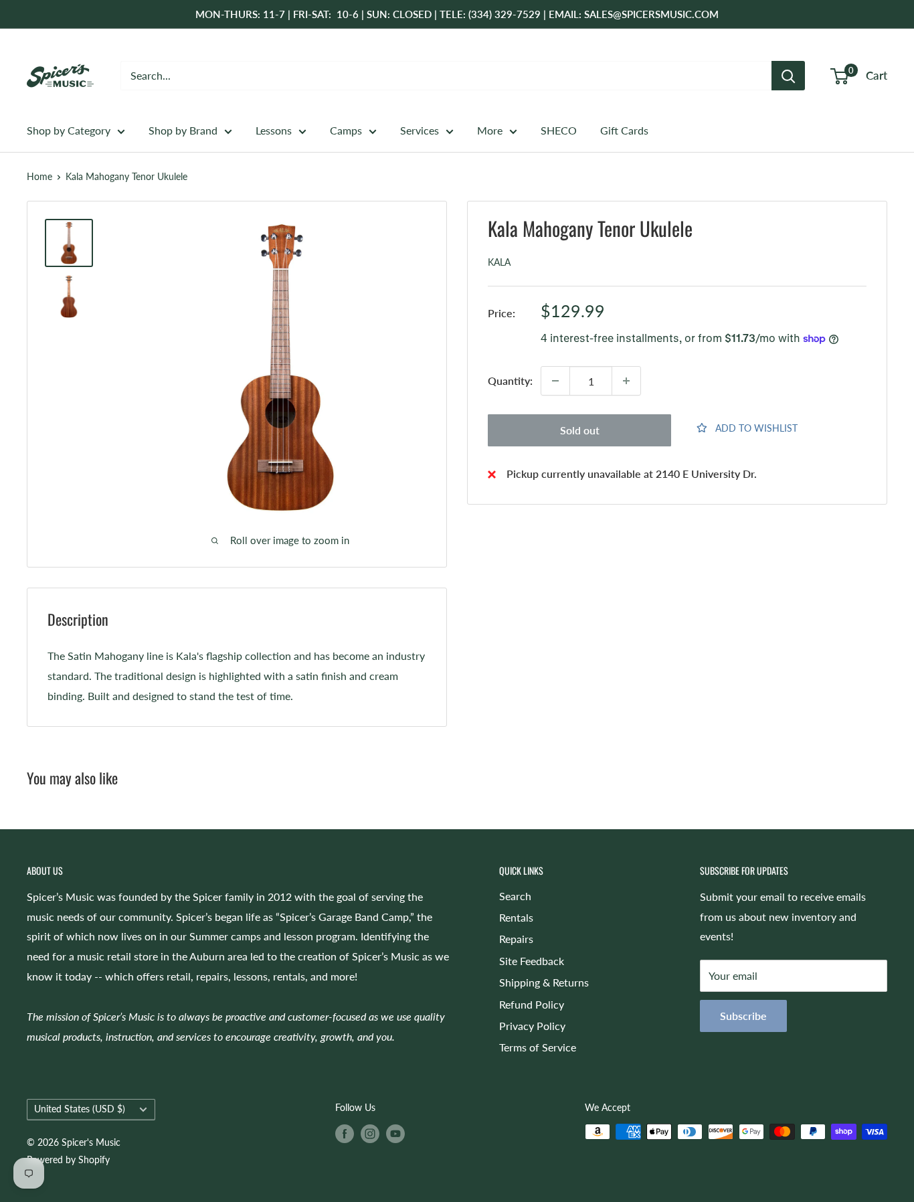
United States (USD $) (79, 1109)
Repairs (516, 938)
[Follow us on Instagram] (370, 1133)
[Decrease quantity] (555, 381)
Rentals (516, 917)
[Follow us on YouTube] (395, 1133)
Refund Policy (531, 1004)
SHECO (559, 130)
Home (39, 176)
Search (515, 895)
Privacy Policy (532, 1025)
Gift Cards (624, 130)
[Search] (788, 75)
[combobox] (445, 75)
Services (419, 130)
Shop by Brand (183, 130)
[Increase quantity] (626, 381)
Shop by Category (68, 130)
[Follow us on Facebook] (344, 1133)
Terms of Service (537, 1047)
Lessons (274, 130)
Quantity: (510, 380)
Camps (346, 130)
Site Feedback (531, 960)
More (489, 130)
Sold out (580, 430)
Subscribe (743, 1015)
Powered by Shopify (68, 1159)
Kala (499, 262)
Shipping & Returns (544, 982)
